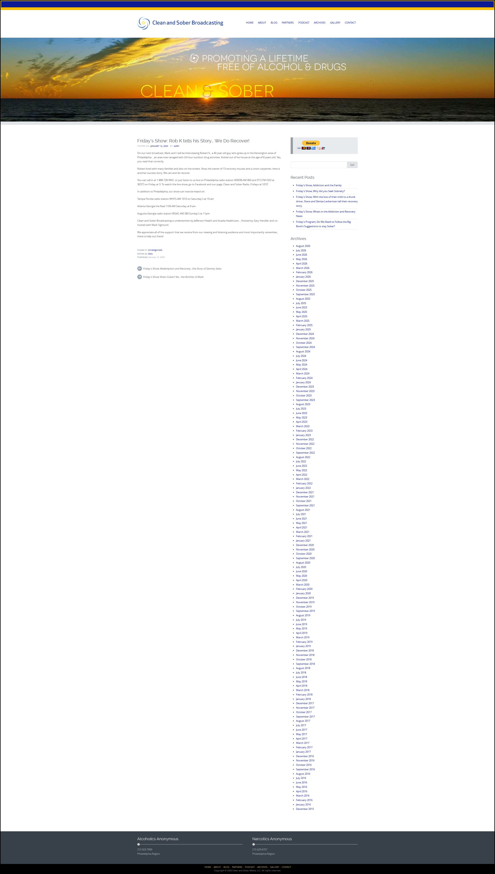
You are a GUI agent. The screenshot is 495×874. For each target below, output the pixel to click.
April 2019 (301, 633)
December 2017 (305, 703)
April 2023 (301, 421)
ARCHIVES (319, 22)
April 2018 (301, 685)
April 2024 (301, 369)
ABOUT (262, 22)
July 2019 (301, 619)
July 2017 (301, 725)
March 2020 (302, 584)
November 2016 (305, 760)
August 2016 (303, 773)
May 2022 (301, 470)
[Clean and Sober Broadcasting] (180, 23)
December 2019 (305, 597)
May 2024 (301, 364)
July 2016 (301, 778)
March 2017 (302, 743)
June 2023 (301, 413)
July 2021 (301, 514)
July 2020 (301, 567)
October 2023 (304, 395)
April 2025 (301, 316)
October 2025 (304, 290)
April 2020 (301, 580)
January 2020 (303, 593)
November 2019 (305, 602)
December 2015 (305, 809)
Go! (352, 165)
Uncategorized (155, 249)
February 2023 (304, 430)
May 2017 (301, 734)
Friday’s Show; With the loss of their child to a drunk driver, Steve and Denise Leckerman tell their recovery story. (327, 201)
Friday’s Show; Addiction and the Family (319, 185)
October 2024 (304, 342)
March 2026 (302, 268)
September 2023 (305, 400)
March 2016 (302, 795)
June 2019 (301, 624)
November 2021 (305, 496)
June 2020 (301, 571)
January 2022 (303, 488)
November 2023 (305, 391)
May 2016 (301, 787)
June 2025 (301, 307)
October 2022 (304, 448)
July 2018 (301, 672)
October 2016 (304, 765)
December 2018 (305, 650)
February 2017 (304, 747)
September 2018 (305, 664)
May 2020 (301, 575)
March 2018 (302, 690)
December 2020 (305, 545)
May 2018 (301, 681)
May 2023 (301, 417)
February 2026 (304, 272)
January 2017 (303, 751)
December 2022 (305, 439)
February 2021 (304, 536)
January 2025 (303, 329)
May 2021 (301, 523)
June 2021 (301, 518)
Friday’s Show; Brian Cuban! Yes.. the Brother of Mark (173, 277)
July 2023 (301, 408)
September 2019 (305, 611)
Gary (176, 146)
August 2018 (303, 668)
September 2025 (305, 294)
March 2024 (302, 373)
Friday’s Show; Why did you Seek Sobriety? (320, 191)
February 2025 (304, 325)
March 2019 (302, 637)
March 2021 (302, 532)
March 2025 (302, 320)
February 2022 (304, 483)
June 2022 (301, 466)
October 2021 (304, 501)
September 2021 (305, 505)
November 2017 (305, 707)
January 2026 (303, 276)
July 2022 (301, 461)
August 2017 (303, 721)
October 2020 (304, 553)
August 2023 (303, 404)
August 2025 (303, 298)
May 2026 (301, 259)
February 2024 (304, 378)
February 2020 (304, 589)
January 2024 (303, 382)
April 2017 (301, 738)
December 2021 (305, 492)
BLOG (274, 22)
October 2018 (304, 659)
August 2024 (303, 351)
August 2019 (303, 615)
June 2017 (301, 729)
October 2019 (304, 606)
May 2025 (301, 312)
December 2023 (305, 386)
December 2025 (305, 281)
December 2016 (305, 756)
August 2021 (303, 510)
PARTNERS (288, 22)
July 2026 (301, 250)
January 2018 (303, 699)
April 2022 (301, 474)
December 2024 (305, 334)
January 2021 (303, 540)
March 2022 (302, 479)
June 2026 (301, 254)
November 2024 (305, 338)
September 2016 (305, 769)
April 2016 (301, 791)
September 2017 (305, 716)
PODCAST (303, 22)
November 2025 (305, 285)
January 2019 (303, 646)
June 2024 (301, 360)
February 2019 (304, 642)
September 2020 (305, 558)
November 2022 (305, 444)
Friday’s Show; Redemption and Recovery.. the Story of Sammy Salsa (182, 268)
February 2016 (304, 800)
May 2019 (301, 628)
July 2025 (301, 303)
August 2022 (303, 457)
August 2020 (303, 562)
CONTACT (350, 22)
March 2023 (302, 426)
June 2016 (301, 782)
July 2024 (301, 356)
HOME (249, 22)
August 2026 (303, 246)
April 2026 (301, 263)
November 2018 (305, 655)
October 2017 (304, 712)
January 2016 (303, 804)
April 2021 (301, 527)
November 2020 (305, 549)
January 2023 (303, 435)
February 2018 (304, 694)
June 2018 (301, 677)
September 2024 (305, 347)
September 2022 (305, 452)
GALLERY (335, 22)
